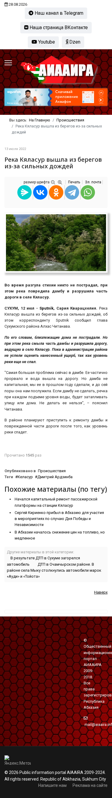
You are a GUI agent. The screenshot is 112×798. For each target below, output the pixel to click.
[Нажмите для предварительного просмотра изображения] (56, 242)
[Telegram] (72, 192)
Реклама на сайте (90, 785)
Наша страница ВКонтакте (58, 27)
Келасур (25, 477)
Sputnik (46, 308)
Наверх (101, 592)
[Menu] (8, 62)
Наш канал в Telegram (58, 13)
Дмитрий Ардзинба (55, 477)
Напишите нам (52, 785)
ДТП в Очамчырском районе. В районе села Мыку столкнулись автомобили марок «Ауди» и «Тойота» (54, 570)
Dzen (74, 42)
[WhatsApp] (88, 192)
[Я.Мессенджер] (24, 192)
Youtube (46, 42)
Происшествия (52, 471)
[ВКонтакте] (40, 192)
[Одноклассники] (56, 192)
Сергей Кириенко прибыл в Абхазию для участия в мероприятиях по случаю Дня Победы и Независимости (59, 518)
